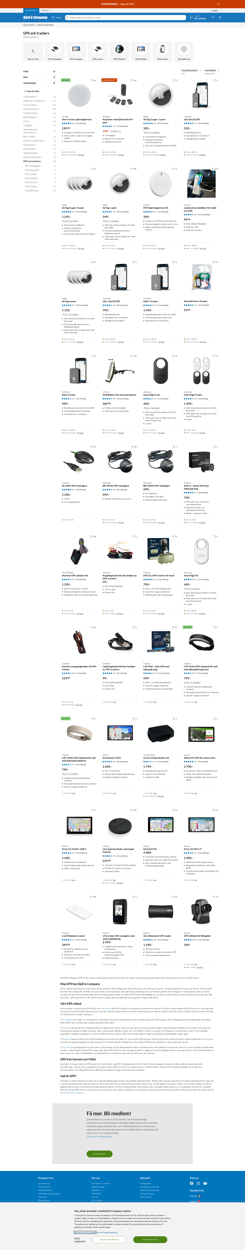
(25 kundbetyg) (81, 940)
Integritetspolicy (45, 1190)
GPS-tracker (65, 1047)
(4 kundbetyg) (81, 123)
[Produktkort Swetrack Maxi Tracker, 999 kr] (79, 370)
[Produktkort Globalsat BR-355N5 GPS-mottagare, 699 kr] (160, 461)
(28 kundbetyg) (122, 761)
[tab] (31, 10)
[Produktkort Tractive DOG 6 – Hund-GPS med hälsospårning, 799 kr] (201, 461)
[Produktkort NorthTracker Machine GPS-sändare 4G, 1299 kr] (79, 551)
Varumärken (145, 1197)
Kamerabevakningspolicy (49, 1193)
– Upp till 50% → (119, 4)
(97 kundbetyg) (122, 126)
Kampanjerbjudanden (150, 1187)
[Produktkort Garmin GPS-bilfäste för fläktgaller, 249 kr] (201, 911)
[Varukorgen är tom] (220, 17)
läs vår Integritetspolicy (107, 1232)
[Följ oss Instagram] (198, 1183)
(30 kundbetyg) (122, 305)
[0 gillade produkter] (213, 17)
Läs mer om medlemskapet (99, 1136)
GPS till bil (64, 1028)
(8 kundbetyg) (203, 493)
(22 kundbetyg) (203, 853)
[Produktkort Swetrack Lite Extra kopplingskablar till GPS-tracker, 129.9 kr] (79, 642)
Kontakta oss (44, 1183)
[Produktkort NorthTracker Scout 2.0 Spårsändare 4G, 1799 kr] (160, 733)
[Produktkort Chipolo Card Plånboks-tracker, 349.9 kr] (79, 911)
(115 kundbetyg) (163, 673)
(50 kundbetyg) (162, 123)
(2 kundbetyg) (81, 673)
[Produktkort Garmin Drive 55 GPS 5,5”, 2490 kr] (201, 825)
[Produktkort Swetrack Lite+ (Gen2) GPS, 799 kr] (120, 277)
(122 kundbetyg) (122, 399)
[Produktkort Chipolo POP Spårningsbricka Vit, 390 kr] (160, 183)
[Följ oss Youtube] (205, 1183)
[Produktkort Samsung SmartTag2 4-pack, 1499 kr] (201, 370)
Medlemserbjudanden (150, 1190)
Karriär (94, 1197)
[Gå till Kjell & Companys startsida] (36, 17)
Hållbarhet (96, 1193)
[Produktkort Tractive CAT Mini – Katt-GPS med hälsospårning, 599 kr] (160, 642)
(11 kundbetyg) (162, 399)
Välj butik (81, 155)
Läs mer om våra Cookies (85, 1232)
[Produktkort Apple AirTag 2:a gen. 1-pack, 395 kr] (160, 95)
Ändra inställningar (79, 1239)
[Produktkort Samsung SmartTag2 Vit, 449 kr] (201, 551)
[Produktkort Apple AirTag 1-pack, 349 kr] (120, 183)
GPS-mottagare (66, 1019)
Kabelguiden (145, 1183)
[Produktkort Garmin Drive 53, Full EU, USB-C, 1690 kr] (79, 825)
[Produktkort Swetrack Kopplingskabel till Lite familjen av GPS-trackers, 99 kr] (120, 551)
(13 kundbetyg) (162, 579)
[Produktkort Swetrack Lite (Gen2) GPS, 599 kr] (201, 95)
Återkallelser (44, 1200)
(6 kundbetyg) (203, 399)
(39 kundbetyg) (81, 853)
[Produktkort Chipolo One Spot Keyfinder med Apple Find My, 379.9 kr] (120, 825)
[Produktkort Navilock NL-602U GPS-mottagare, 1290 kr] (79, 461)
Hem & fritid (33, 91)
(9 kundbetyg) (81, 399)
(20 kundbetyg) (203, 305)
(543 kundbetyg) (204, 214)
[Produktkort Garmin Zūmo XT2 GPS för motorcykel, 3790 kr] (201, 733)
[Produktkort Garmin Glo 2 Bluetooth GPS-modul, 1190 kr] (160, 911)
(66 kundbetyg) (122, 856)
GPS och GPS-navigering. (74, 1093)
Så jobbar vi (96, 1190)
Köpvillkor (42, 1197)
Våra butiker (97, 1200)
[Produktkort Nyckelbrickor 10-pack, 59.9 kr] (201, 277)
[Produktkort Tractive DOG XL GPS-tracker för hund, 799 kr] (160, 551)
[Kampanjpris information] (120, 131)
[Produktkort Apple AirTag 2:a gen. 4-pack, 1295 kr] (79, 183)
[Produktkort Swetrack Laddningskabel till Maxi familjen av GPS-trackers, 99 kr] (120, 642)
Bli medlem (99, 1154)
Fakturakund (44, 1187)
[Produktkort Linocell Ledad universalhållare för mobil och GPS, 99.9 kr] (201, 183)
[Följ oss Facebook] (191, 1183)
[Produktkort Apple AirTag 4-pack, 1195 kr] (79, 277)
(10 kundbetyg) (203, 123)
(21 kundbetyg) (162, 305)
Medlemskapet (98, 1187)
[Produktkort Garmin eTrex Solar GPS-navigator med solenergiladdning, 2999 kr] (120, 911)
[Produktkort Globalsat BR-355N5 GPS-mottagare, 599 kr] (120, 461)
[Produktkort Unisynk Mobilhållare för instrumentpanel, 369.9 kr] (120, 370)
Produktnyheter (147, 1193)
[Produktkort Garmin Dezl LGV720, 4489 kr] (160, 825)
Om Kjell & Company (100, 1183)
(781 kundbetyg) (122, 212)
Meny (59, 17)
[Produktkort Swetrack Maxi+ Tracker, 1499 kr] (160, 277)
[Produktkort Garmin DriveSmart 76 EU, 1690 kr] (120, 733)
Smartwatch (106, 1008)
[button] (38, 37)
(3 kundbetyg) (81, 490)
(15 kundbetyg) (162, 212)
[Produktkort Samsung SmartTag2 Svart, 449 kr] (160, 370)
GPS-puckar (65, 1039)
